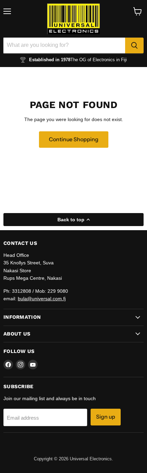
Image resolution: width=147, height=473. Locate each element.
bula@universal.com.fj (42, 298)
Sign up (105, 416)
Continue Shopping (73, 139)
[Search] (134, 45)
